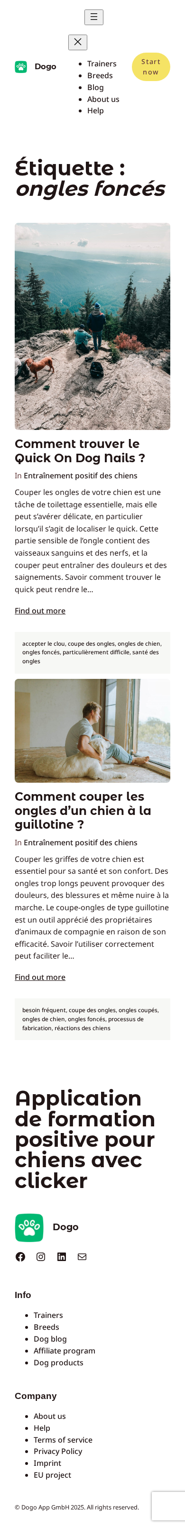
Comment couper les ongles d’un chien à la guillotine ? (83, 811)
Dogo (45, 66)
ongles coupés (138, 1010)
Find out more (40, 610)
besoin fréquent (44, 1010)
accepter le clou (43, 644)
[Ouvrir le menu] (93, 17)
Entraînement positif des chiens (81, 475)
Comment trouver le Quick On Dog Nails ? (80, 451)
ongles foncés (41, 652)
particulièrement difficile (96, 652)
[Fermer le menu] (77, 42)
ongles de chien (139, 644)
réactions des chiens (83, 1028)
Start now (150, 66)
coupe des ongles (91, 644)
